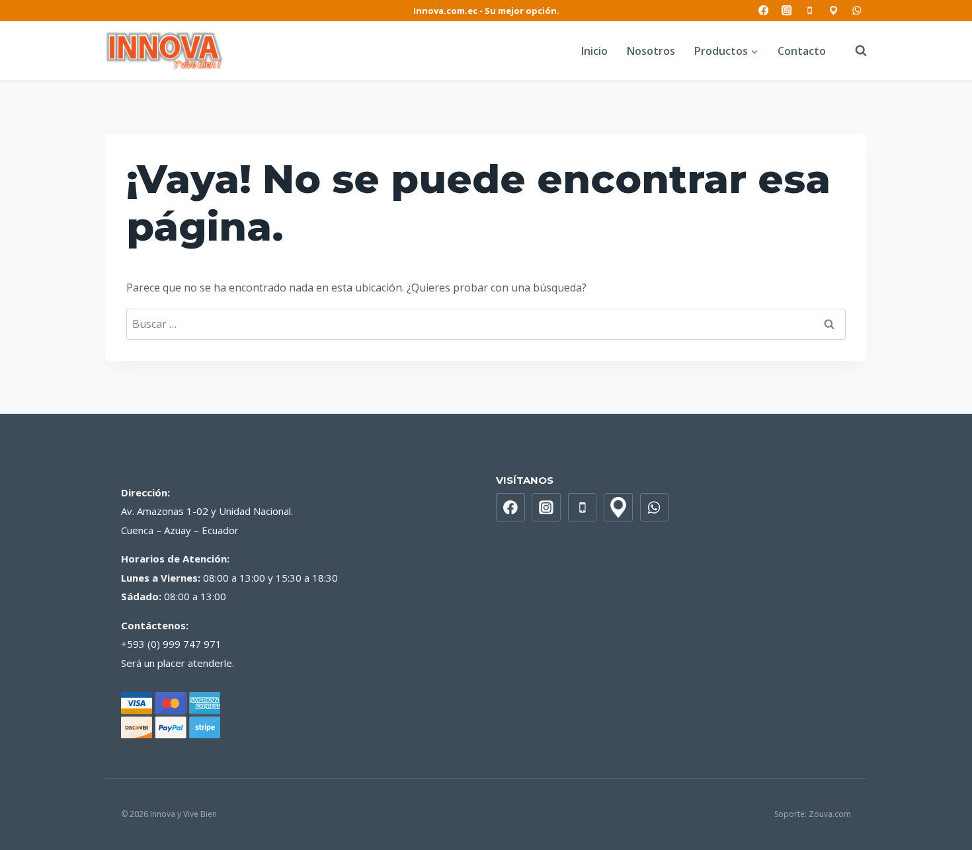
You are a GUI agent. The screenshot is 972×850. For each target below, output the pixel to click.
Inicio (594, 51)
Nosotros (651, 51)
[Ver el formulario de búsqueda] (854, 51)
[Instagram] (786, 11)
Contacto (802, 51)
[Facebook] (763, 11)
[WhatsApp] (856, 11)
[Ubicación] (833, 11)
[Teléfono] (810, 11)
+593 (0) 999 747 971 (171, 643)
